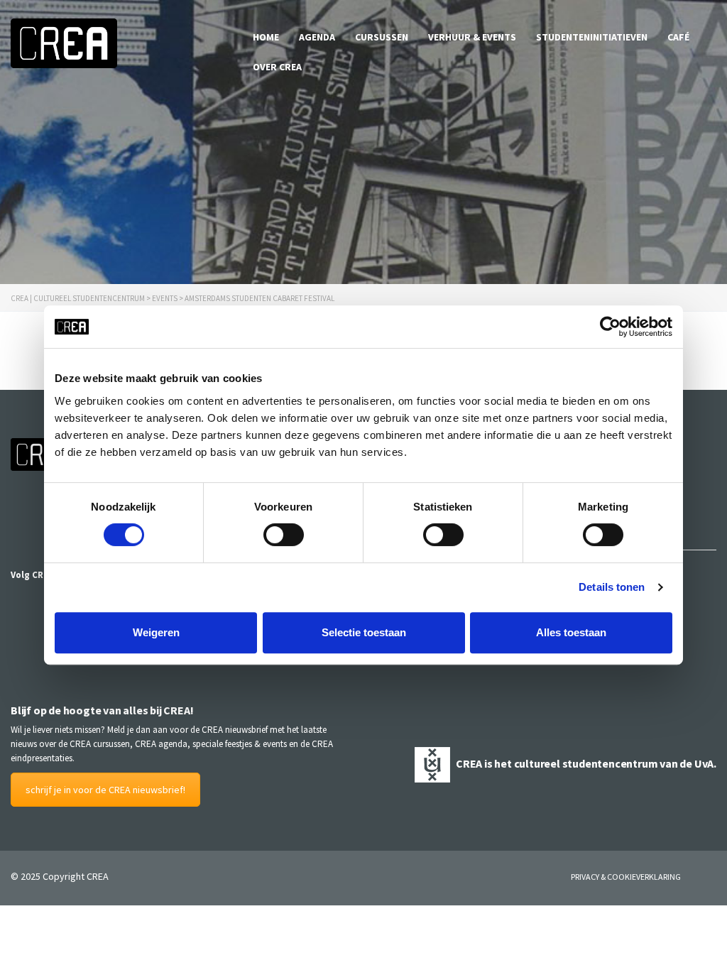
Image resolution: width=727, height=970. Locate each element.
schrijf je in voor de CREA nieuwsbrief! (105, 789)
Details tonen (612, 587)
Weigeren (156, 632)
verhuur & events (472, 37)
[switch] (283, 534)
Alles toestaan (571, 632)
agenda (317, 37)
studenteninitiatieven (591, 37)
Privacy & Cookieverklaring (626, 876)
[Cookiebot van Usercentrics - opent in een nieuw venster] (610, 326)
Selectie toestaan (364, 632)
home (266, 37)
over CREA (277, 66)
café (678, 37)
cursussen (381, 37)
